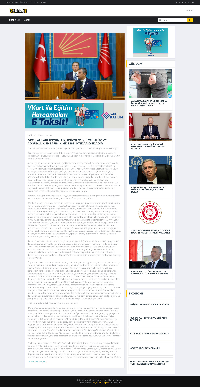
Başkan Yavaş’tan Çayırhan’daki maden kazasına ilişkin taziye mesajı (148, 189)
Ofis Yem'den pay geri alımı (145, 348)
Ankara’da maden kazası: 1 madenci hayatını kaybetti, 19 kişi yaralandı (150, 232)
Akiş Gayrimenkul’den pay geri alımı (149, 304)
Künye (36, 2)
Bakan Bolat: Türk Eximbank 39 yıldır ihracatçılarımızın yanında (149, 272)
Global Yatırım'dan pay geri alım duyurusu (148, 319)
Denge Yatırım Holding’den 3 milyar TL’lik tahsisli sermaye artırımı (149, 363)
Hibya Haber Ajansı (100, 383)
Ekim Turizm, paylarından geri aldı (149, 334)
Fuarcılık (14, 20)
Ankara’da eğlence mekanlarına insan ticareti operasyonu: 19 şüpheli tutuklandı (149, 103)
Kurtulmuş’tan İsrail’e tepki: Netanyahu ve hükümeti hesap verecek (147, 146)
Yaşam (26, 20)
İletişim (43, 2)
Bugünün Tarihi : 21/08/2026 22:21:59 (19, 2)
